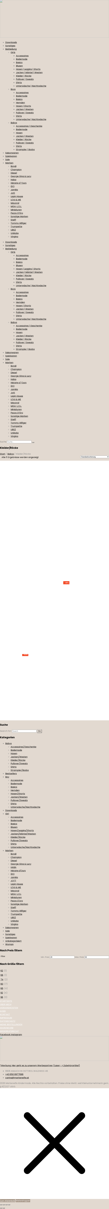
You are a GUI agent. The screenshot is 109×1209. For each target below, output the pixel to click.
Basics (19, 62)
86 (2, 988)
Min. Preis (45, 957)
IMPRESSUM (6, 1017)
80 (2, 983)
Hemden (20, 102)
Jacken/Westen (19, 756)
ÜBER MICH (5, 1004)
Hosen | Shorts (23, 106)
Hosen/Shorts (18, 793)
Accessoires (22, 55)
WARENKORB (6, 1027)
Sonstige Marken (19, 216)
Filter (3, 956)
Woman (9, 944)
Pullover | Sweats (25, 79)
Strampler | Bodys (25, 149)
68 (2, 975)
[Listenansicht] (45, 457)
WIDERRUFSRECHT (9, 1031)
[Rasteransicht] (41, 457)
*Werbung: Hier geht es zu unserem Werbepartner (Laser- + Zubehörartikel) (40, 1065)
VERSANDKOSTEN (9, 1007)
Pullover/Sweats (19, 763)
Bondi (13, 166)
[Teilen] (6, 1204)
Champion (16, 169)
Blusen (19, 65)
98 (2, 997)
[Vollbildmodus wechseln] (4, 1204)
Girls (13, 52)
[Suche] (33, 442)
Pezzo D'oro (17, 900)
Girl (7, 813)
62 (2, 970)
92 (2, 992)
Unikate (15, 233)
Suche (3, 441)
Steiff (13, 219)
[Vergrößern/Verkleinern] (1, 1204)
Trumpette (16, 226)
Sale (7, 159)
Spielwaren (11, 156)
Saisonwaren (12, 152)
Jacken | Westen (24, 109)
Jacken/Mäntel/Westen (23, 833)
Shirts (19, 82)
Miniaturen (16, 209)
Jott (13, 193)
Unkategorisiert (13, 941)
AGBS (3, 1011)
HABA (13, 867)
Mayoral (15, 203)
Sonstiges (10, 45)
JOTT (13, 880)
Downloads (11, 42)
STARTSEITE (6, 1001)
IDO (12, 186)
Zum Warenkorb (7, 1200)
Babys (14, 122)
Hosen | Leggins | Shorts (28, 69)
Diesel (14, 172)
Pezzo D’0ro (17, 213)
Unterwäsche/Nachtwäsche (25, 807)
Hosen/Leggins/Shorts (22, 830)
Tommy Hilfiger (18, 223)
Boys (13, 89)
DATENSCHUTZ (7, 1021)
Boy (7, 776)
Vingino (14, 236)
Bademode (21, 59)
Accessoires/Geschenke (23, 746)
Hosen (19, 132)
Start (2, 453)
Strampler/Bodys (20, 770)
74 (2, 979)
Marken (9, 162)
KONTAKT (5, 1014)
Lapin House (17, 196)
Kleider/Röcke (18, 760)
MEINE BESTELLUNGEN (11, 1024)
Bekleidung (11, 49)
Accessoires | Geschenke (29, 126)
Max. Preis (79, 957)
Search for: (5, 731)
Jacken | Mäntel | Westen (29, 72)
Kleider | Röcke (23, 75)
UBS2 (13, 229)
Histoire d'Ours (18, 870)
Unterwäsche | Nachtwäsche (31, 85)
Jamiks (14, 189)
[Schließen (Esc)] (9, 1204)
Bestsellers (11, 773)
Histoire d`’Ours (18, 183)
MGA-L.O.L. (16, 206)
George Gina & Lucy (21, 176)
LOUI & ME (16, 199)
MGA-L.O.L (16, 894)
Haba (13, 179)
